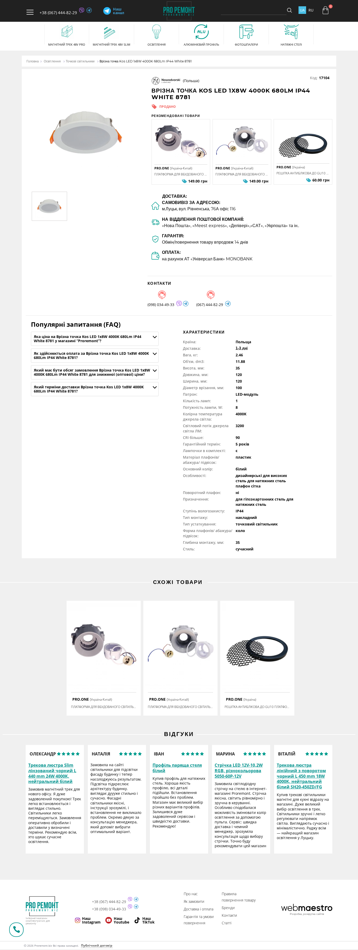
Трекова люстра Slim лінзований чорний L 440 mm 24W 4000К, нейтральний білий (52, 773)
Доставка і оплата (198, 908)
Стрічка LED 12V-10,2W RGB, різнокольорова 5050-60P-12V (239, 771)
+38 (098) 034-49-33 (109, 909)
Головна (32, 61)
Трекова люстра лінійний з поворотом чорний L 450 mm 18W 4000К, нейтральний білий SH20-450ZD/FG (301, 776)
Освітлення (52, 61)
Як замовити (194, 901)
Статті (226, 922)
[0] (325, 10)
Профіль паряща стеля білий (177, 768)
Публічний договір (96, 945)
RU (310, 10)
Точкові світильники (80, 61)
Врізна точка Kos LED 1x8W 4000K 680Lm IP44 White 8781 (146, 61)
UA (302, 10)
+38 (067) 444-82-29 (58, 12)
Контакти (229, 915)
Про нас (191, 893)
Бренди (228, 907)
